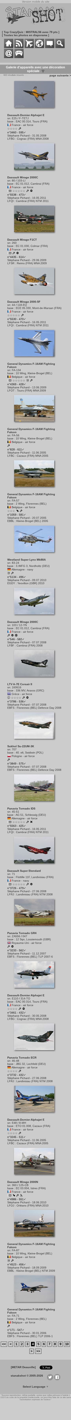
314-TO (25, 998)
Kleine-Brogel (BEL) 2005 (32, 521)
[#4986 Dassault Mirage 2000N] (35, 1176)
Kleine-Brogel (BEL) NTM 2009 (35, 1270)
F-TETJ (24, 118)
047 (24, 936)
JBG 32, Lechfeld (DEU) (31, 1063)
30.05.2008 (39, 1015)
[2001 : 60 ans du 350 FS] (8, 1326)
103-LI (21, 180)
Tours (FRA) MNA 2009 (31, 390)
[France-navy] (9, 880)
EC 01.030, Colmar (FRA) (32, 246)
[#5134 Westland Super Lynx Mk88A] (35, 554)
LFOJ (10, 1205)
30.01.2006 (39, 1333)
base (10, 121)
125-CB (23, 1185)
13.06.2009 (39, 387)
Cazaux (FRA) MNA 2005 (32, 455)
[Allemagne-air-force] (9, 818)
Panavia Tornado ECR (21, 1057)
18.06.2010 (39, 1202)
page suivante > (59, 75)
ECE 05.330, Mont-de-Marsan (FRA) (39, 308)
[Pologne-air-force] (9, 756)
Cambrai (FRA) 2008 (30, 645)
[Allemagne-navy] (9, 569)
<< (4, 1344)
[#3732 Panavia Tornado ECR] (35, 1052)
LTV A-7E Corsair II (19, 684)
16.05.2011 (39, 197)
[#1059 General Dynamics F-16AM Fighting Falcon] (35, 488)
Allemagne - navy (22, 569)
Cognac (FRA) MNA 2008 (33, 138)
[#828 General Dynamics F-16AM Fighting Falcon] (35, 423)
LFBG (11, 138)
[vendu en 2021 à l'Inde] (16, 635)
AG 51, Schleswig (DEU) (31, 814)
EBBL (10, 521)
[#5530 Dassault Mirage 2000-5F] (35, 296)
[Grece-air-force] (9, 694)
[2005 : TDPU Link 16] (21, 511)
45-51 (15, 811)
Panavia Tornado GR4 (21, 933)
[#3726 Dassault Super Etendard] (35, 865)
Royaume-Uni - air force (27, 942)
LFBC (10, 455)
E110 (15, 998)
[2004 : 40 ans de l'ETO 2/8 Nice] (20, 1009)
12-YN (23, 625)
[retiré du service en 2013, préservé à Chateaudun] (31, 191)
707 (14, 749)
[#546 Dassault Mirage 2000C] (35, 616)
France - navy (20, 880)
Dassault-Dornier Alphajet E (25, 115)
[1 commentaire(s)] (10, 191)
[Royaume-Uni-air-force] (9, 942)
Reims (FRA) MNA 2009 (32, 263)
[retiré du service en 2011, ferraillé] (31, 822)
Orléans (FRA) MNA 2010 (33, 1205)
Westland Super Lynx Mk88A (26, 559)
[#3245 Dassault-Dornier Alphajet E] (35, 1114)
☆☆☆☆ (12, 128)
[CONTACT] (8, 57)
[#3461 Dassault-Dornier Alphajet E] (35, 989)
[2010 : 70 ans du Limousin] (17, 1195)
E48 (14, 1122)
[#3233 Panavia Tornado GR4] (35, 927)
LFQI (10, 201)
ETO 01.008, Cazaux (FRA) (33, 1126)
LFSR (10, 263)
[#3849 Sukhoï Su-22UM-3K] (35, 740)
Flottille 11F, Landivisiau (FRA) (35, 877)
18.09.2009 (39, 1267)
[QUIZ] (19, 57)
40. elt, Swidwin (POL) (29, 752)
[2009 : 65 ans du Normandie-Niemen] (13, 253)
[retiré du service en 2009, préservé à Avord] (17, 253)
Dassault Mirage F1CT (22, 239)
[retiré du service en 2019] (12, 946)
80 (13, 180)
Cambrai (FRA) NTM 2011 (32, 201)
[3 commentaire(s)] (10, 253)
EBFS (10, 707)
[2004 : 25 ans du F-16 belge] (8, 445)
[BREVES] (19, 47)
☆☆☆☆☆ (18, 191)
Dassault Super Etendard (24, 870)
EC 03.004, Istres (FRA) (31, 1188)
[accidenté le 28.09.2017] (21, 1195)
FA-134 (16, 370)
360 (14, 1185)
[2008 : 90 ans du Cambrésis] (8, 635)
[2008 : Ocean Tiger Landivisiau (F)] (27, 884)
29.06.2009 (39, 260)
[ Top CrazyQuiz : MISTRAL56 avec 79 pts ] (30, 32)
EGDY (11, 583)
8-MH (22, 1122)
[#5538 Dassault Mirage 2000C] (35, 171)
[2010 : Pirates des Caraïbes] (12, 573)
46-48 (15, 1060)
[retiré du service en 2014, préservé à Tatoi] (27, 697)
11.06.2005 (39, 452)
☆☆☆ (11, 510)
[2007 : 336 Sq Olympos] (23, 697)
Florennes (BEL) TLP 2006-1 (35, 1336)
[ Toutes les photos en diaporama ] (25, 35)
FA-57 (15, 500)
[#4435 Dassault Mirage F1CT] (35, 234)
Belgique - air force (23, 376)
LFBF (10, 645)
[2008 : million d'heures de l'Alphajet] (20, 128)
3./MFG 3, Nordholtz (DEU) (33, 565)
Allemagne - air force (24, 818)
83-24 (15, 562)
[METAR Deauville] (23, 1367)
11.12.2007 (39, 953)
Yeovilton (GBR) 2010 (30, 583)
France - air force (22, 125)
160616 (16, 687)
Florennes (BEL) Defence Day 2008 (39, 707)
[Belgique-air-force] (9, 376)
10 (67, 1344)
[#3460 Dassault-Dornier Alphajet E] (35, 109)
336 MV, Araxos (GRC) (30, 690)
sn (8, 118)
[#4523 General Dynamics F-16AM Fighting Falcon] (35, 1238)
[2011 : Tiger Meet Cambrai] (27, 191)
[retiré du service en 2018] (12, 635)
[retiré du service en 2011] (31, 884)
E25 (14, 118)
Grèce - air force (22, 694)
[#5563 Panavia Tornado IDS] (35, 803)
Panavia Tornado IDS (21, 808)
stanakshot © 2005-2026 (27, 1375)
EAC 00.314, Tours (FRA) (32, 121)
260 (14, 242)
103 (14, 625)
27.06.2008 (39, 891)
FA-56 (15, 435)
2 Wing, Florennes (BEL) (31, 503)
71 (13, 873)
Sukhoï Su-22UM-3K (20, 746)
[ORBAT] (29, 47)
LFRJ (10, 894)
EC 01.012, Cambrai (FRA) (33, 183)
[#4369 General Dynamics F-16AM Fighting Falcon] (35, 358)
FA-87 (15, 1250)
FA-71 (15, 1315)
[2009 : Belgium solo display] (31, 380)
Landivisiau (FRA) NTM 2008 (34, 894)
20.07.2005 (39, 517)
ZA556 (16, 936)
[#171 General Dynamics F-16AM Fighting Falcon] (35, 1303)
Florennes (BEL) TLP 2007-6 (35, 956)
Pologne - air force (23, 756)
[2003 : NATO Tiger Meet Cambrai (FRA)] (8, 760)
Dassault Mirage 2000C (22, 177)
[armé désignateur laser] (17, 510)
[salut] (27, 380)
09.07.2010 (39, 580)
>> (38, 1351)
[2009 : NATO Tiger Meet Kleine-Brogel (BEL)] (12, 1260)
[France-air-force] (9, 125)
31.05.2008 (39, 135)
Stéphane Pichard (18, 135)
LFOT (11, 390)
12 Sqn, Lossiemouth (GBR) (33, 939)
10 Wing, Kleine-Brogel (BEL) (34, 373)
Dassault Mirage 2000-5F (23, 301)
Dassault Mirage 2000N (22, 1181)
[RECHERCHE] (60, 47)
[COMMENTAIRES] (49, 47)
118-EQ (22, 304)
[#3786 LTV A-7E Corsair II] (35, 678)
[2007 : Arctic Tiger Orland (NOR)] (20, 1071)
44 (13, 304)
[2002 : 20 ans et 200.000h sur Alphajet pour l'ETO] (20, 1133)
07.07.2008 (39, 642)
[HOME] (8, 47)
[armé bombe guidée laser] (13, 1195)
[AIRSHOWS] (39, 47)
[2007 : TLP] (8, 946)
